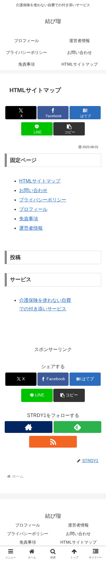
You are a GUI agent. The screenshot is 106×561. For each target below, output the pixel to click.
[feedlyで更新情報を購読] (77, 427)
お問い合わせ (33, 190)
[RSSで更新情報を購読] (53, 442)
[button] (69, 128)
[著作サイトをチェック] (28, 427)
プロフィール (33, 209)
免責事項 (28, 218)
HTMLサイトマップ (39, 180)
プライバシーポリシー (42, 199)
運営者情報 (31, 228)
